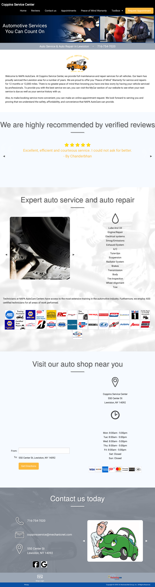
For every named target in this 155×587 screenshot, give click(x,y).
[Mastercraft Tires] (72, 314)
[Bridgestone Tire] (41, 324)
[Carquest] (83, 324)
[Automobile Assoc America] (41, 314)
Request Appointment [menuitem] (139, 10)
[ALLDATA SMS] (72, 324)
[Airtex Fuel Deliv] (135, 324)
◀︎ (4, 156)
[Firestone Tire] (104, 314)
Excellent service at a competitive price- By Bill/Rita (107, 171)
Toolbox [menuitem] (116, 10)
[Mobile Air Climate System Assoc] (77, 334)
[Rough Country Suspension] (62, 314)
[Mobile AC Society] (104, 324)
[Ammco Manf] (145, 324)
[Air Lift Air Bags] (114, 324)
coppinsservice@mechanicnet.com (49, 534)
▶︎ (151, 156)
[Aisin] (124, 324)
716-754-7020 (106, 46)
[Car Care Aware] (30, 324)
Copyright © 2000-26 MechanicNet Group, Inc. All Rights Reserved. (128, 584)
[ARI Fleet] (62, 324)
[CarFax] (93, 324)
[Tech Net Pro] (51, 324)
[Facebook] (36, 564)
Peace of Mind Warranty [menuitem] (94, 10)
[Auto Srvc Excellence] (10, 314)
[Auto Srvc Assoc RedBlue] (114, 314)
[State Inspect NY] (51, 314)
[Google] (44, 564)
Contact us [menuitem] (50, 10)
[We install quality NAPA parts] (10, 324)
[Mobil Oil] (135, 314)
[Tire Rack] (93, 314)
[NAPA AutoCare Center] (30, 314)
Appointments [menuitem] (68, 10)
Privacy (26, 584)
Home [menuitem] (23, 10)
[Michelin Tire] (124, 314)
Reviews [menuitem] (35, 10)
